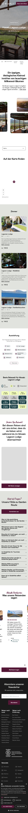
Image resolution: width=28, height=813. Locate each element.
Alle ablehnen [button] (21, 806)
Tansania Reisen (5, 742)
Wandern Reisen (16, 740)
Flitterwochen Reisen (17, 722)
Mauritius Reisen (5, 724)
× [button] (26, 784)
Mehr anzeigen (5, 244)
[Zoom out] (3, 192)
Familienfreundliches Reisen (18, 719)
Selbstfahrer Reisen (17, 735)
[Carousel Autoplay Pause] (25, 665)
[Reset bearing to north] (3, 194)
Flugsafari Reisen (16, 724)
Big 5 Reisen (15, 715)
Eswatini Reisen (5, 717)
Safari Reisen (15, 733)
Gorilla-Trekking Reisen (17, 726)
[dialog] (14, 797)
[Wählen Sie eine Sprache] (13, 3)
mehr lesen (22, 89)
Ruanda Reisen (4, 728)
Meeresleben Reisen (17, 731)
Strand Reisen (15, 737)
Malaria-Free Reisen (17, 728)
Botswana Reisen (5, 715)
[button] (14, 224)
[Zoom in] (3, 190)
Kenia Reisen (4, 719)
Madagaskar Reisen (5, 722)
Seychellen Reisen (5, 735)
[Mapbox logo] (5, 197)
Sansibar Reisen (5, 733)
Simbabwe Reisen (5, 737)
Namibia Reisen (5, 726)
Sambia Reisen (4, 731)
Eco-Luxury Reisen (16, 717)
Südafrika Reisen (5, 740)
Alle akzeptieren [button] (7, 806)
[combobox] (2, 784)
